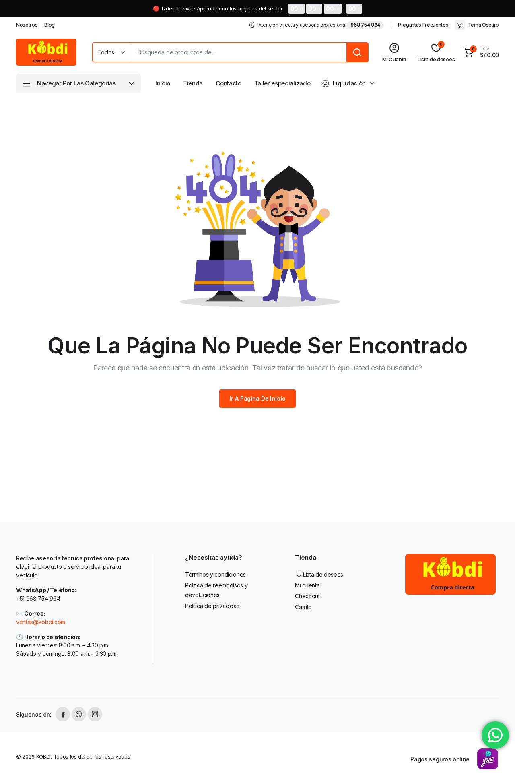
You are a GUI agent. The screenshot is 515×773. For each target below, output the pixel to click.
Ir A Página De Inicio (257, 398)
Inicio (162, 83)
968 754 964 (365, 25)
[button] (480, 52)
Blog (49, 25)
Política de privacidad (212, 605)
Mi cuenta (307, 585)
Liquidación (349, 83)
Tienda (193, 83)
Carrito (303, 607)
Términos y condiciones (215, 574)
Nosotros (26, 25)
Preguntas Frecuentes (423, 25)
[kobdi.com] (46, 52)
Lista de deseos (323, 574)
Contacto (228, 83)
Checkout (307, 596)
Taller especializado (282, 83)
